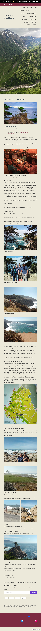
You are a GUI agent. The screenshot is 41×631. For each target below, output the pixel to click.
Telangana (24, 19)
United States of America (25, 10)
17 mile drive (9, 605)
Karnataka (34, 18)
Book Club (34, 22)
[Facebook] (29, 616)
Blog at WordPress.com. (20, 628)
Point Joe (10, 606)
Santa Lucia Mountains (22, 606)
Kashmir (26, 21)
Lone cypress (27, 605)
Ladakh (34, 24)
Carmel (15, 605)
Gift (36, 1)
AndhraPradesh (33, 19)
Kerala (27, 18)
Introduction (29, 7)
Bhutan (23, 16)
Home (24, 7)
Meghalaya (28, 24)
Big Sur (12, 605)
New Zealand (33, 12)
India (22, 15)
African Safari (26, 22)
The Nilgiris (33, 21)
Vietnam (34, 15)
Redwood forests (15, 606)
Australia (26, 12)
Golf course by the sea (20, 605)
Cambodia (28, 15)
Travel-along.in (9, 16)
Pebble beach (6, 606)
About (35, 7)
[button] (12, 511)
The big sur (10, 126)
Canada (34, 10)
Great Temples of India (31, 13)
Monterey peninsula (32, 605)
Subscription (33, 9)
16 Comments (30, 606)
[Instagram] (36, 621)
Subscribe (34, 592)
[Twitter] (22, 621)
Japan (35, 25)
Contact (27, 9)
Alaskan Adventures (32, 16)
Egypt (22, 24)
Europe (22, 13)
